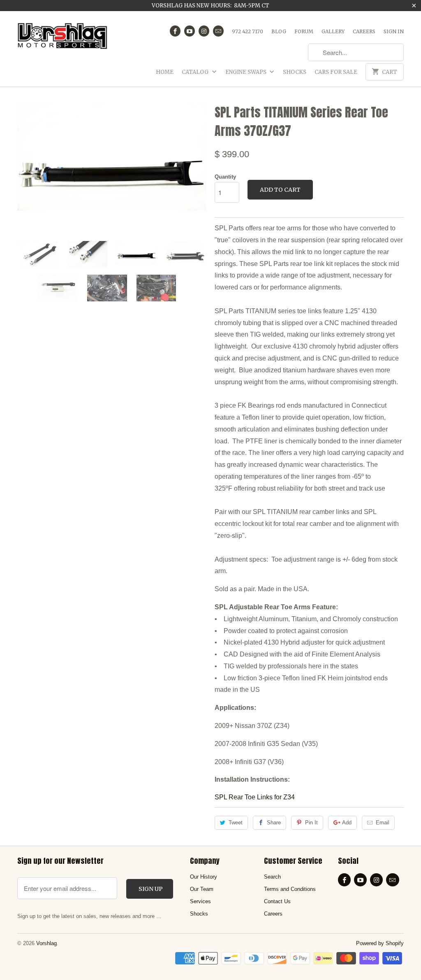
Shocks (294, 72)
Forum (303, 31)
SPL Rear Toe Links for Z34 (255, 797)
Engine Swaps (246, 72)
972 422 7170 (247, 31)
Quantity (225, 177)
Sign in (394, 31)
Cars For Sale (336, 72)
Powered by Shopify (380, 943)
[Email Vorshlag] (218, 31)
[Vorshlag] (62, 39)
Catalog (196, 72)
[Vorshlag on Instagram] (204, 31)
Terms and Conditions (290, 889)
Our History (203, 877)
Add (347, 822)
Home (164, 72)
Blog (278, 31)
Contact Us (277, 901)
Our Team (201, 889)
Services (200, 901)
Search (272, 877)
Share (274, 822)
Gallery (333, 31)
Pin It (311, 822)
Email (382, 822)
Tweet (236, 822)
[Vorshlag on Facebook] (175, 31)
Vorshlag (46, 943)
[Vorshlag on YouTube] (189, 31)
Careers (364, 31)
